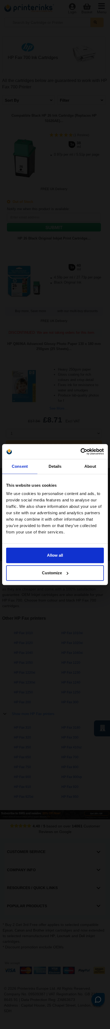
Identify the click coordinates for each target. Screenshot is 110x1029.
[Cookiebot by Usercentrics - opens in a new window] (80, 451)
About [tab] (90, 466)
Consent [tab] (20, 466)
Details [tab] (55, 466)
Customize (52, 573)
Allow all (55, 555)
